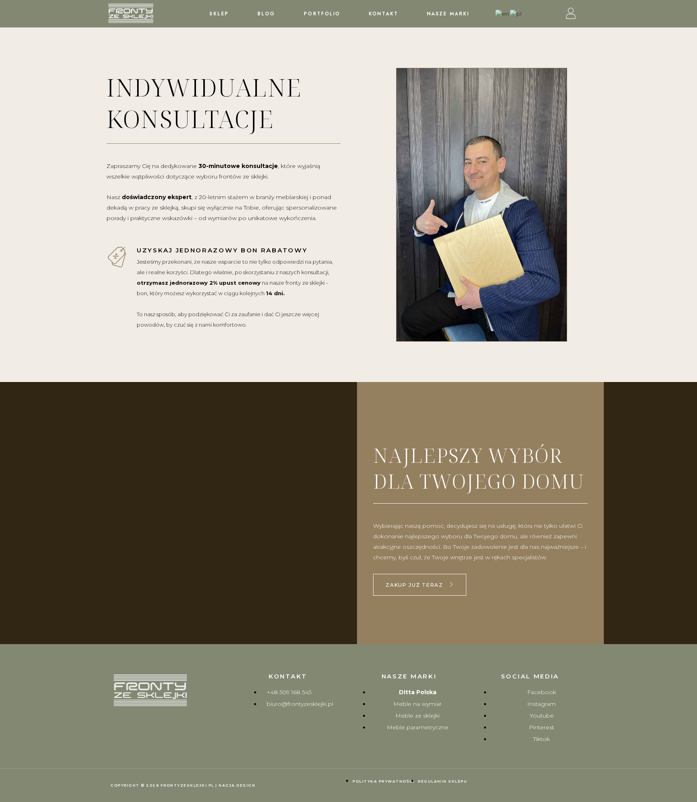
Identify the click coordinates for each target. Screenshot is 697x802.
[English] (502, 13)
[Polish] (516, 13)
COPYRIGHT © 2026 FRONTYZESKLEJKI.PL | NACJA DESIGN (183, 785)
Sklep (219, 13)
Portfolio (322, 13)
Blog (266, 13)
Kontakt (383, 13)
